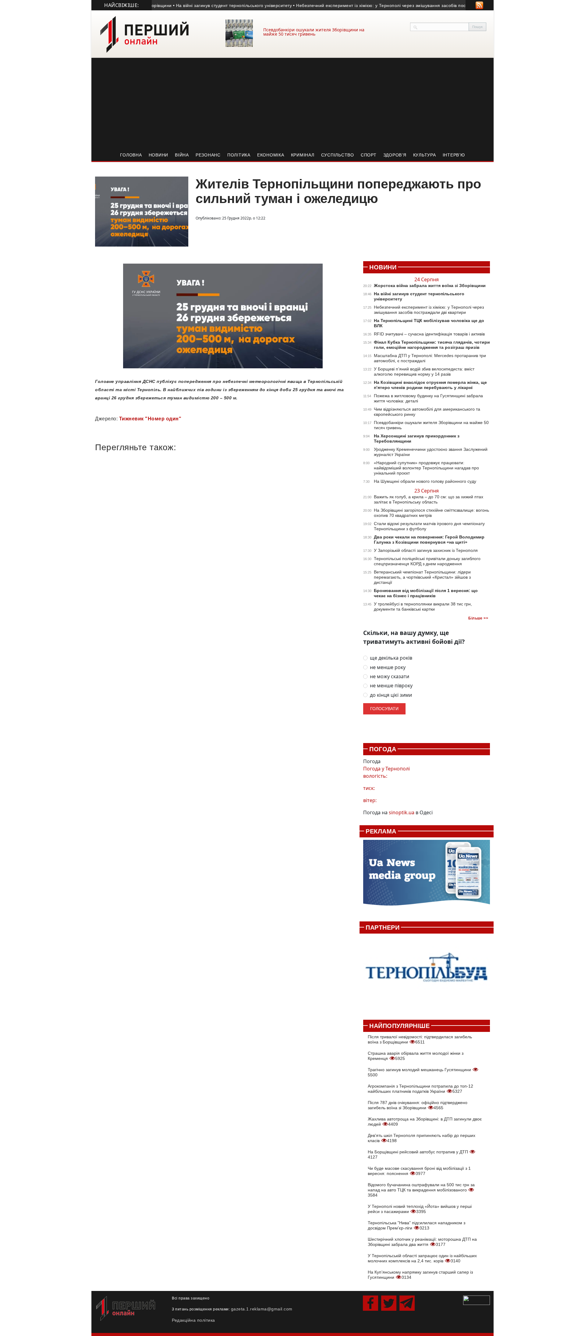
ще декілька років (391, 658)
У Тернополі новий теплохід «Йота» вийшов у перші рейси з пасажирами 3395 (420, 1209)
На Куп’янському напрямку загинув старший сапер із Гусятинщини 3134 (420, 1275)
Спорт (369, 155)
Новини (158, 155)
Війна (182, 155)
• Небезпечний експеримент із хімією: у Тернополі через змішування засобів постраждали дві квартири (386, 5)
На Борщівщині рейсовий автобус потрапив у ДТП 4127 (418, 1154)
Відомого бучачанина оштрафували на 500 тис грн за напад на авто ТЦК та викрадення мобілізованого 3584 (421, 1189)
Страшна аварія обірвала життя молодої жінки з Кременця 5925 (415, 1056)
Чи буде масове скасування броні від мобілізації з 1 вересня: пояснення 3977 (419, 1171)
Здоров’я (394, 155)
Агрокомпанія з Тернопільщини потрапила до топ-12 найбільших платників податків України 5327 (420, 1089)
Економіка (270, 155)
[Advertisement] (292, 103)
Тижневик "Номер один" (150, 418)
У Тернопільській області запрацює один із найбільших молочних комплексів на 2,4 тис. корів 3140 (422, 1258)
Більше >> (478, 618)
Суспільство (337, 155)
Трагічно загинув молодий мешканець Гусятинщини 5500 (420, 1072)
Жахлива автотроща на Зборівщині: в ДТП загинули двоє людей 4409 (425, 1122)
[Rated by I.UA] (476, 1299)
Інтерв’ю (454, 155)
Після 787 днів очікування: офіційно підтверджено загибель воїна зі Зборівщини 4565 (417, 1105)
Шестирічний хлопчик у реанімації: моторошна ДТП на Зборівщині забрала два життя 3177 (422, 1242)
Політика (238, 155)
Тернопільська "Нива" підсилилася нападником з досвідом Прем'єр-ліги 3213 (416, 1225)
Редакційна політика (193, 1320)
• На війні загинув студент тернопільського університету (215, 5)
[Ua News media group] (427, 876)
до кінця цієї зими (391, 695)
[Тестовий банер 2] (427, 973)
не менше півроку (391, 685)
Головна (131, 155)
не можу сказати (389, 676)
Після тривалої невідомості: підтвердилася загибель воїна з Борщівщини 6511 (420, 1039)
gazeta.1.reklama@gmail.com (261, 1308)
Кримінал (302, 155)
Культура (424, 155)
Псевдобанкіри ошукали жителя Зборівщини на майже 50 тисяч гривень (313, 32)
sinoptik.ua (401, 812)
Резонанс (208, 155)
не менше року (388, 667)
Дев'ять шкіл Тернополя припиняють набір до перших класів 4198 (421, 1138)
